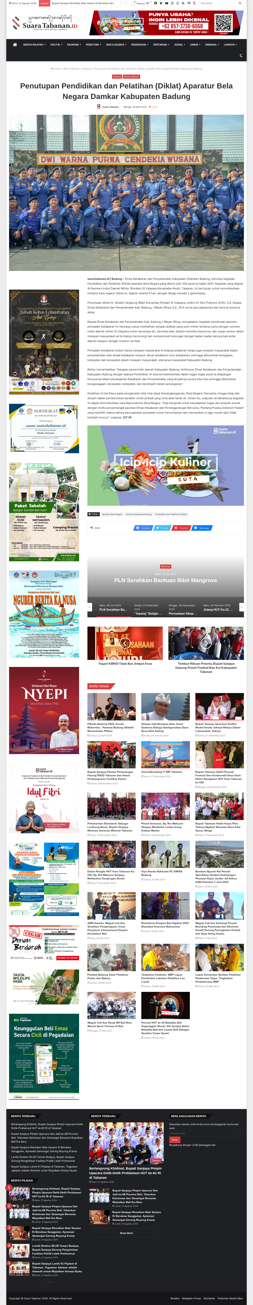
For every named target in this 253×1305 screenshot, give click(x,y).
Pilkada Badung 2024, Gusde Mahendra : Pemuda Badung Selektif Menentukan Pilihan (110, 727)
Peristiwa (92, 44)
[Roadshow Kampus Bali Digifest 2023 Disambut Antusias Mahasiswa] (165, 906)
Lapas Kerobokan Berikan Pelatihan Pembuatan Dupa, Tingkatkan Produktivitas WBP (218, 978)
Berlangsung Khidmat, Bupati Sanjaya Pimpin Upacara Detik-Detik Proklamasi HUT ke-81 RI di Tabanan (56, 1192)
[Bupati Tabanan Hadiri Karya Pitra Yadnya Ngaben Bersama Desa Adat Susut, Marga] (219, 806)
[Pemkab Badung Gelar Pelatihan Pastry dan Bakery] (111, 957)
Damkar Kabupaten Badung (139, 514)
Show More (126, 1233)
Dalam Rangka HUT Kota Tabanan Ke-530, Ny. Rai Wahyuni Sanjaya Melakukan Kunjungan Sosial (111, 875)
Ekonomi (73, 44)
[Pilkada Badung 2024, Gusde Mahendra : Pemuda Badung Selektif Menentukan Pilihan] (111, 706)
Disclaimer (209, 1298)
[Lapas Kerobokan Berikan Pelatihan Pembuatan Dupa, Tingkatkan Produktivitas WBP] (219, 957)
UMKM (194, 44)
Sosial (178, 44)
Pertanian (160, 44)
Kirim (175, 1139)
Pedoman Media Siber (230, 1298)
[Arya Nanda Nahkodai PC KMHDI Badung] (165, 854)
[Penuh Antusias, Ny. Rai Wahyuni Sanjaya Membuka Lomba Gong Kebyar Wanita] (165, 806)
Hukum (165, 563)
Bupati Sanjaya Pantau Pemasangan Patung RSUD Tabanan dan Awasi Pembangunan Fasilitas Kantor (110, 775)
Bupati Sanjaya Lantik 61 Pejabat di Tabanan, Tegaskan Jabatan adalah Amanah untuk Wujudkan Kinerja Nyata (57, 1267)
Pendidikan (138, 44)
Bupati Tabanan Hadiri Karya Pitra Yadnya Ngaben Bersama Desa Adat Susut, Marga (217, 827)
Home (57, 68)
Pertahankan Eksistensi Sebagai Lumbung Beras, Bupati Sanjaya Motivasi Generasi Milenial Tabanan (109, 827)
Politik (55, 44)
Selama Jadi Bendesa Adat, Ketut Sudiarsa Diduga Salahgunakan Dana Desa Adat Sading (164, 727)
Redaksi (175, 1298)
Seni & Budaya (115, 44)
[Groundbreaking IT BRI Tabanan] (165, 755)
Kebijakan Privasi (191, 1298)
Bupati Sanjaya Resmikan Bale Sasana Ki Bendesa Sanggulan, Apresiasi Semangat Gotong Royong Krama (56, 1232)
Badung (86, 68)
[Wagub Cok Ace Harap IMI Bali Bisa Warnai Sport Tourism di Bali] (111, 1005)
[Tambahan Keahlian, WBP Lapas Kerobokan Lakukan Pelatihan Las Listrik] (165, 957)
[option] (165, 580)
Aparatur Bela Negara (112, 514)
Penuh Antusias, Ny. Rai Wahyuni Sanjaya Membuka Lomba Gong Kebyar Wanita (162, 827)
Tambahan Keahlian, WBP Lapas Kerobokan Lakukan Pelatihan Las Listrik (163, 978)
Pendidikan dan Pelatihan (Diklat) (171, 514)
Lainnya (229, 44)
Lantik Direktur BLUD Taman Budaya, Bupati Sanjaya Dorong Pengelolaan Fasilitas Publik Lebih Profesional (55, 1249)
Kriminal (211, 44)
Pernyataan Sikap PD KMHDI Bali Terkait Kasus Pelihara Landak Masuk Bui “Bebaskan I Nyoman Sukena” (165, 583)
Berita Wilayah (33, 44)
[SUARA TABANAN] (46, 22)
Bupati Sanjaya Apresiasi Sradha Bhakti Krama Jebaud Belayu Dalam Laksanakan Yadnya (217, 727)
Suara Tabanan (111, 106)
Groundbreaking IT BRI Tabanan (161, 771)
